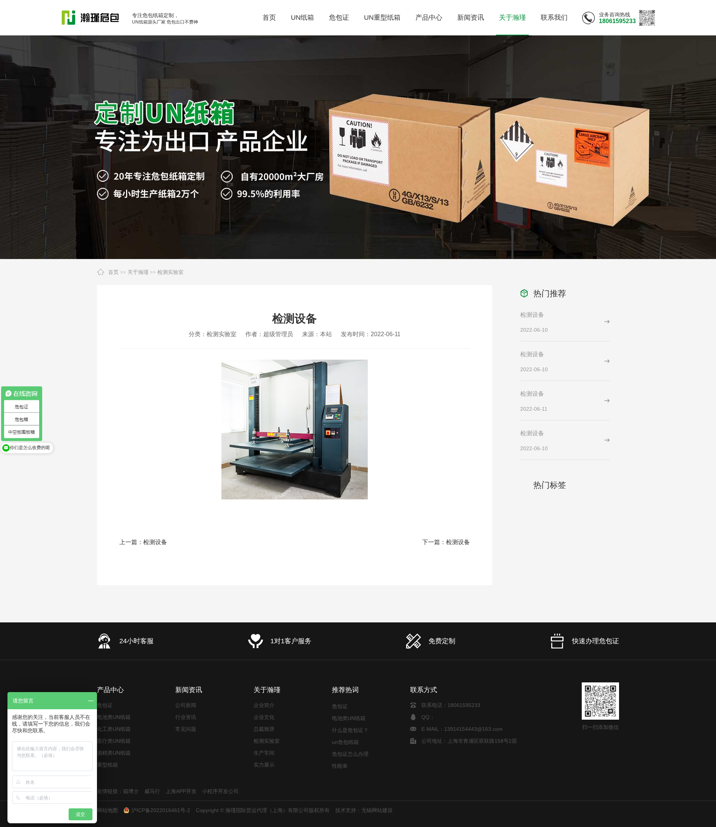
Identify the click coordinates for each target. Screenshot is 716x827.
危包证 (105, 705)
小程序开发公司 (220, 791)
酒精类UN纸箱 (114, 753)
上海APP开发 (181, 791)
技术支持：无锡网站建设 (364, 810)
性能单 (340, 758)
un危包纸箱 (345, 735)
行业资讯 (185, 717)
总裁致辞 (264, 729)
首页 (113, 272)
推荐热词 (345, 690)
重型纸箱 (107, 765)
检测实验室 (170, 272)
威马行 (152, 791)
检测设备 (155, 542)
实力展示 (264, 765)
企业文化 (264, 717)
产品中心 (110, 690)
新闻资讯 (188, 690)
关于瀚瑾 (138, 272)
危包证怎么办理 (350, 746)
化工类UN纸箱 (114, 729)
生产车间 (264, 753)
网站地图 (107, 810)
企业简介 (264, 705)
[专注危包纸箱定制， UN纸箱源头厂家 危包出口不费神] (90, 18)
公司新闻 (185, 705)
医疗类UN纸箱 (114, 741)
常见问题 (185, 729)
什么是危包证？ (350, 723)
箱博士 (131, 791)
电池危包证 (345, 770)
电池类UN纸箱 (114, 717)
